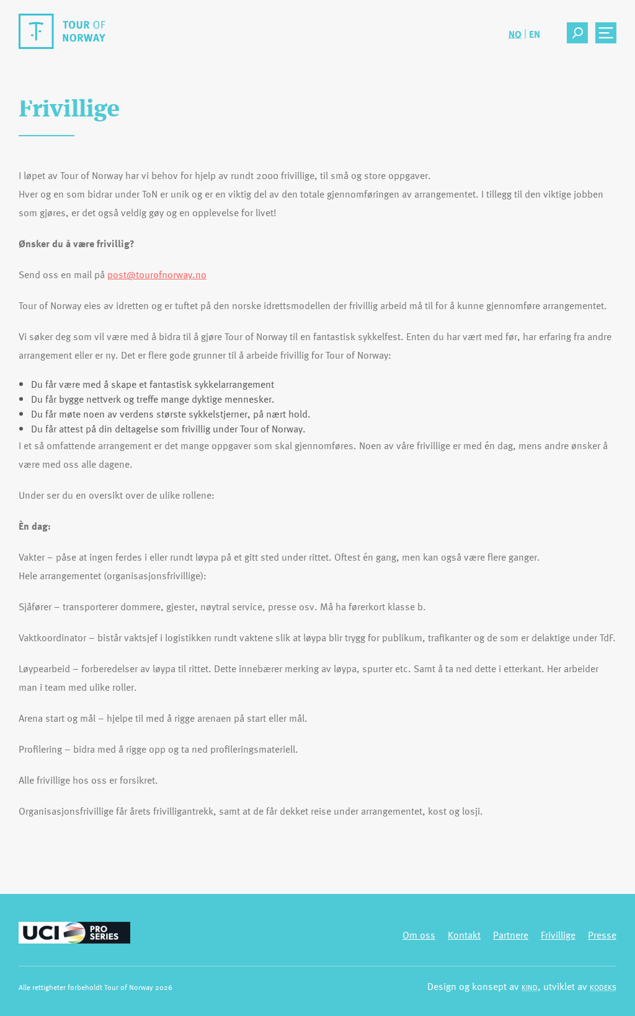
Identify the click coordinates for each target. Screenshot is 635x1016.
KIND (530, 986)
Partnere (510, 934)
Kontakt (464, 934)
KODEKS (603, 986)
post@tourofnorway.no (156, 274)
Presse (602, 934)
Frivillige (558, 934)
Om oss (418, 934)
